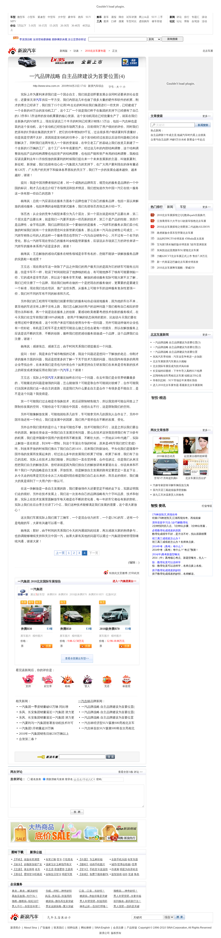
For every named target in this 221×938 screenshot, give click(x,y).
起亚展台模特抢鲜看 (195, 456)
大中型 (62, 17)
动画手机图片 (97, 864)
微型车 (21, 17)
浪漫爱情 (59, 869)
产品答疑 (132, 927)
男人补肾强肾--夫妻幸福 (127, 896)
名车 (37, 869)
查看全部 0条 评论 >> (130, 771)
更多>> (206, 116)
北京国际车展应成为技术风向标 (171, 366)
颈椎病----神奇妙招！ (126, 890)
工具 (99, 21)
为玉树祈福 (96, 859)
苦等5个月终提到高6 (165, 478)
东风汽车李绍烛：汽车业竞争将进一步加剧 (177, 356)
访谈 (76, 50)
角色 (136, 874)
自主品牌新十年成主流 (164, 135)
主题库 (69, 869)
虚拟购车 (144, 21)
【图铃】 (84, 864)
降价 (121, 17)
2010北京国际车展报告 (46, 581)
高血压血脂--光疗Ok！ (25, 896)
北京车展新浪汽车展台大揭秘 (169, 361)
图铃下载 (17, 852)
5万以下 (21, 25)
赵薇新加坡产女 (33, 864)
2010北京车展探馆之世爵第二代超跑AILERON (183, 226)
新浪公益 (36, 852)
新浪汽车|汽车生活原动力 (58, 917)
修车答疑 (157, 21)
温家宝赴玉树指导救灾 (59, 864)
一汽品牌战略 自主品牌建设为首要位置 (107, 717)
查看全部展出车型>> (77, 658)
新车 (106, 17)
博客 (186, 21)
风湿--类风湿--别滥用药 (58, 896)
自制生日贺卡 (53, 874)
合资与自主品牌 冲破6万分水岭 (168, 139)
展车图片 (26, 635)
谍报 (113, 17)
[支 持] (28, 679)
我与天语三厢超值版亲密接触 (169, 490)
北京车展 (208, 50)
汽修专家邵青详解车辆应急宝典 (171, 485)
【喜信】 (18, 874)
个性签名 (68, 859)
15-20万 (53, 25)
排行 (186, 17)
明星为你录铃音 (129, 869)
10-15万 (42, 25)
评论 (179, 17)
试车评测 (131, 17)
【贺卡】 (84, 869)
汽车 (39, 99)
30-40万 (75, 25)
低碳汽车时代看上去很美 (191, 135)
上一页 (60, 553)
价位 (13, 25)
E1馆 (49, 628)
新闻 (172, 17)
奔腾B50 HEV (96, 594)
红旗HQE (111, 594)
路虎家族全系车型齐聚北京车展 (175, 232)
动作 (125, 874)
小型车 (31, 17)
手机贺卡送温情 (99, 869)
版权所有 (116, 933)
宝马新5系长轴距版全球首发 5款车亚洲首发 (182, 244)
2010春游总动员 (166, 456)
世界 (134, 864)
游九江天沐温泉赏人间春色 (168, 494)
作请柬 (115, 869)
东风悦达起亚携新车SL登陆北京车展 (178, 250)
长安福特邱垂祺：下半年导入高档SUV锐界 (177, 370)
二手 (160, 17)
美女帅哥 (29, 869)
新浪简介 (15, 927)
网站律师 (86, 927)
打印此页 (134, 573)
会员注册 (118, 927)
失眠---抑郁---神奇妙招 (59, 890)
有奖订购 (51, 859)
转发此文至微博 (118, 573)
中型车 (51, 17)
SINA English (102, 927)
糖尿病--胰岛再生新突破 (59, 901)
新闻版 (64, 50)
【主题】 (18, 869)
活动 (204, 21)
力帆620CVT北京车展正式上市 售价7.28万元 (182, 256)
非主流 (50, 869)
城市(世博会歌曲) (121, 864)
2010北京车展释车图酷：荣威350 (175, 267)
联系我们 (59, 927)
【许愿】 (84, 859)
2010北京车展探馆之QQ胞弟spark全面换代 (181, 215)
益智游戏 (116, 874)
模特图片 (38, 635)
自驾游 (195, 21)
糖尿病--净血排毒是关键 (93, 896)
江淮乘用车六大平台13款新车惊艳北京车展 (181, 220)
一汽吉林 (84, 701)
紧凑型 (41, 17)
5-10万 (32, 25)
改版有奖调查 (31, 859)
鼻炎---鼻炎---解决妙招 (25, 890)
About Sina (30, 927)
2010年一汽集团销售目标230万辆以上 (44, 733)
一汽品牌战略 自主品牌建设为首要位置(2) (176, 347)
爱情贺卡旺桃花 (33, 874)
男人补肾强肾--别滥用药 (93, 901)
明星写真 (67, 874)
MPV (13, 21)
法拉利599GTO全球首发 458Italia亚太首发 (180, 238)
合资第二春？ (28, 739)
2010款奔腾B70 (78, 594)
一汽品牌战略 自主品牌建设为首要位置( (108, 706)
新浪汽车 (22, 50)
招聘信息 (72, 927)
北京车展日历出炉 (195, 478)
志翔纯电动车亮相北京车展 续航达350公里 (177, 375)
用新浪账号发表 (55, 779)
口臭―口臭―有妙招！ (92, 890)
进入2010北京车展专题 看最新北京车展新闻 (178, 385)
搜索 (121, 21)
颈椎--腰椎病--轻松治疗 (25, 901)
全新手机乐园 (119, 859)
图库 (106, 21)
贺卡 (59, 859)
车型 (13, 17)
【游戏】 (84, 874)
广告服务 (45, 927)
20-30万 (64, 25)
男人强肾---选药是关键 (126, 906)
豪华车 (72, 17)
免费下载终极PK (99, 874)
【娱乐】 (18, 864)
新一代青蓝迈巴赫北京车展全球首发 (177, 261)
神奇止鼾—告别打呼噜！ (94, 906)
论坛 (179, 21)
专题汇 (195, 17)
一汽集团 (24, 581)
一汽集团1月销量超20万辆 (36, 728)
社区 (172, 21)
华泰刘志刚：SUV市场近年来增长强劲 (175, 380)
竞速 (130, 874)
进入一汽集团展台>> (124, 581)
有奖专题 (133, 859)
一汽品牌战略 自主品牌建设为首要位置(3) (176, 342)
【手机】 (18, 859)
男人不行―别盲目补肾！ (26, 906)
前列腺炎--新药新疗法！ (127, 901)
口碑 (113, 21)
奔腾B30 (52, 594)
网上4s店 (144, 17)
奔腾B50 (63, 594)
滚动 (204, 17)
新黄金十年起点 (196, 139)
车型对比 (131, 21)
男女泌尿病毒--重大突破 (59, 906)
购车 (99, 17)
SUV (88, 17)
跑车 (80, 17)
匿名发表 (36, 779)
